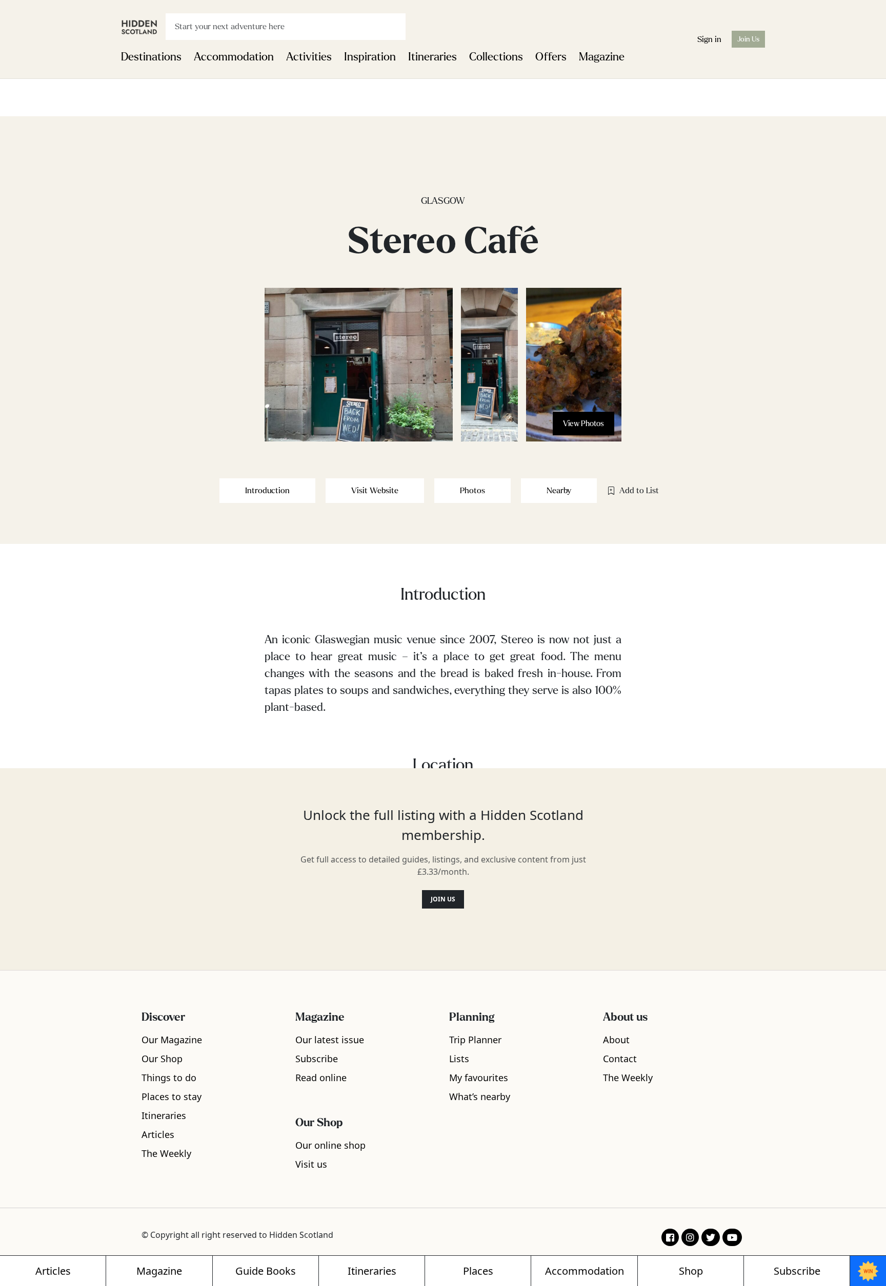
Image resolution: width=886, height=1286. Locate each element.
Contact (620, 1058)
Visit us (311, 1164)
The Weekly (166, 1153)
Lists (459, 1058)
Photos (472, 490)
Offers (551, 57)
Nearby (559, 490)
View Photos (583, 423)
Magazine (602, 57)
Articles (158, 1134)
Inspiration (370, 57)
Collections (496, 57)
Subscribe (316, 1058)
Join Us (748, 39)
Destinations (151, 57)
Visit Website (374, 490)
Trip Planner (475, 1040)
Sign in (709, 39)
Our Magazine (172, 1040)
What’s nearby (479, 1096)
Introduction (267, 490)
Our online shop (330, 1145)
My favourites (478, 1077)
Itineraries (432, 57)
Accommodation (234, 57)
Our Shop (162, 1058)
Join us (443, 899)
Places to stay (172, 1096)
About (616, 1040)
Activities (309, 57)
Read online (321, 1077)
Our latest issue (329, 1040)
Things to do (169, 1077)
